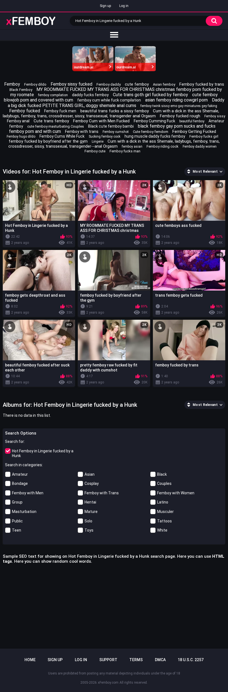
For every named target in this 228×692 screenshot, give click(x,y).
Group (17, 502)
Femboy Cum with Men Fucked (101, 120)
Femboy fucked (24, 110)
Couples (164, 483)
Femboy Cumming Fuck (154, 121)
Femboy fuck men (60, 111)
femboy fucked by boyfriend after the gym (48, 141)
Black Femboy (20, 90)
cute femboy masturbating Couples (55, 126)
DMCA (160, 660)
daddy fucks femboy (90, 95)
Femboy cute (95, 151)
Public (17, 521)
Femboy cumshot (116, 132)
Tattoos (164, 521)
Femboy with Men (27, 493)
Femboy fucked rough (180, 115)
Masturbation (24, 511)
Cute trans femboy (51, 120)
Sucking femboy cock (104, 136)
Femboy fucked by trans (201, 84)
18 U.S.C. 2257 (191, 660)
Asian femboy (164, 84)
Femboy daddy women (200, 146)
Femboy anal (18, 121)
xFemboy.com (108, 682)
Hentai (90, 502)
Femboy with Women (175, 493)
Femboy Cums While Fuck (62, 136)
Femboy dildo (35, 84)
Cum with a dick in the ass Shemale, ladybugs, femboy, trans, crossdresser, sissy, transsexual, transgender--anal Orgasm (114, 144)
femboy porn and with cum (35, 131)
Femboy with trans (81, 131)
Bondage (20, 483)
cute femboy (137, 84)
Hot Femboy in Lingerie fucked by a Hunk (42, 453)
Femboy (12, 84)
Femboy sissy (214, 116)
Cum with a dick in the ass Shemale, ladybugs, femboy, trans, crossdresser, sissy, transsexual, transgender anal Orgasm (111, 113)
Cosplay (92, 483)
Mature (91, 511)
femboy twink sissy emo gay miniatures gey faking (178, 106)
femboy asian (132, 146)
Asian (90, 474)
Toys (89, 530)
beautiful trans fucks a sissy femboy (114, 110)
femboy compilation (53, 95)
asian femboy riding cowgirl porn (176, 100)
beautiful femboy (191, 121)
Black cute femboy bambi (111, 126)
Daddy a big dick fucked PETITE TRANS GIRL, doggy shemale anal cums (116, 102)
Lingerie (97, 141)
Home (30, 660)
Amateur (20, 474)
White (162, 530)
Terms (136, 660)
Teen (16, 530)
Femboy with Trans (102, 493)
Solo (88, 521)
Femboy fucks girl (203, 136)
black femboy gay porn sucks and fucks (176, 126)
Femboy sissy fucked (71, 84)
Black (162, 474)
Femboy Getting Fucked (194, 131)
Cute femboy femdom (150, 132)
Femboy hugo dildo (21, 136)
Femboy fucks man (125, 151)
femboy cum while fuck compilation (109, 100)
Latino (162, 502)
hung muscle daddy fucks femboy (155, 136)
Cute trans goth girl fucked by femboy (150, 94)
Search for (14, 441)
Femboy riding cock (163, 146)
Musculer (165, 511)
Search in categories (23, 465)
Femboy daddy (108, 84)
